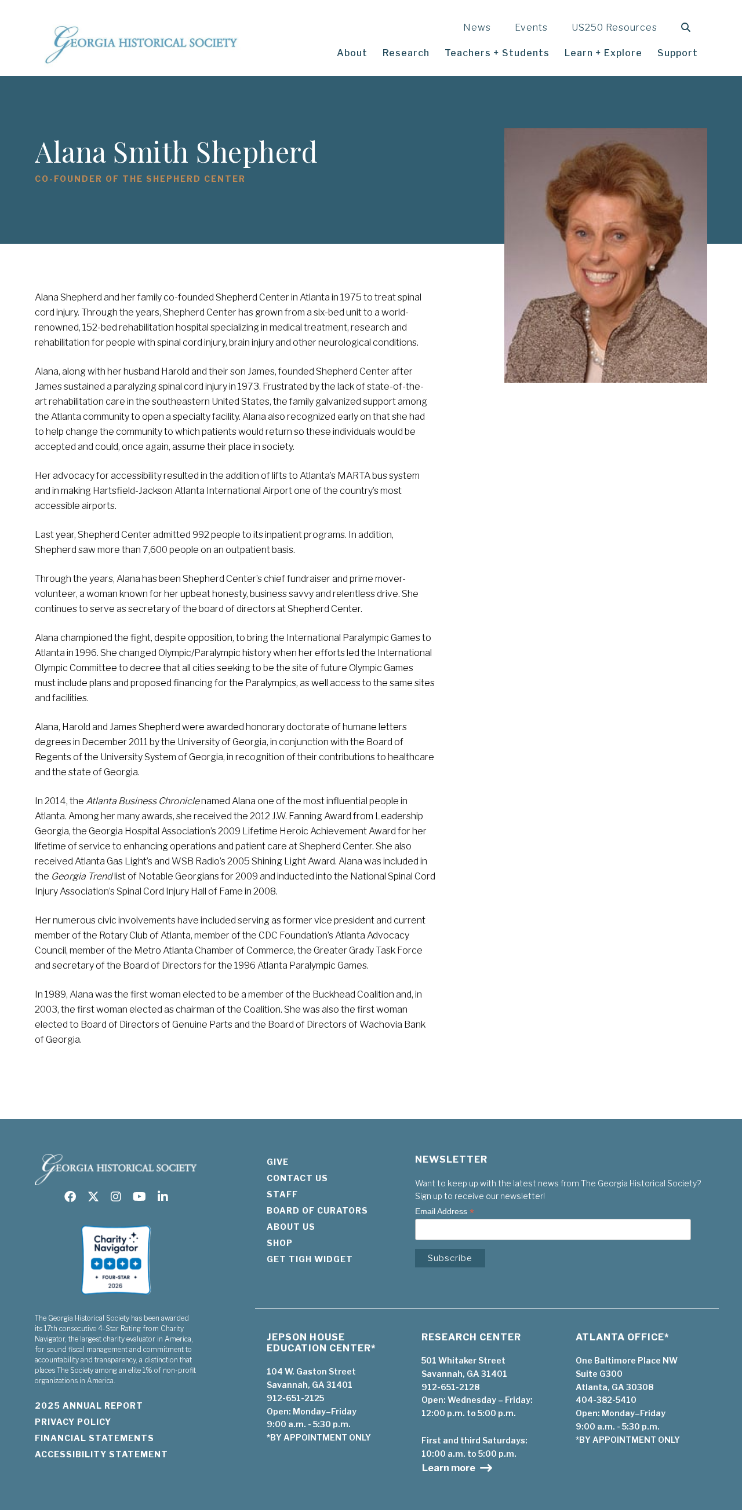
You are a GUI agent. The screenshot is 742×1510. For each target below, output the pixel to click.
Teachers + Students (497, 52)
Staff (282, 1194)
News (477, 27)
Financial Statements (94, 1438)
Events (531, 27)
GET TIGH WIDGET (310, 1259)
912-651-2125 (295, 1398)
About (352, 52)
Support (677, 52)
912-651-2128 (450, 1387)
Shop (280, 1243)
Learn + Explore (603, 52)
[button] (688, 27)
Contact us (297, 1178)
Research (406, 52)
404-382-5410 (606, 1400)
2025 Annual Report (89, 1405)
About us (291, 1227)
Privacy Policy (73, 1422)
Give (278, 1162)
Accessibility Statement (101, 1454)
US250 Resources (614, 27)
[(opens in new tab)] (116, 1298)
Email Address (444, 1211)
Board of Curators (317, 1210)
